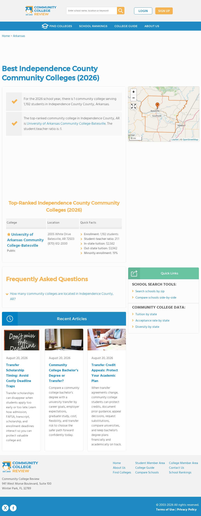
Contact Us (176, 468)
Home (117, 463)
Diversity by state (147, 327)
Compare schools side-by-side (155, 297)
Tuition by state (146, 314)
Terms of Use (165, 509)
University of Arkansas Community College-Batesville (66, 124)
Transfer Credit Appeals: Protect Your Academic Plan (104, 373)
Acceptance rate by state (152, 320)
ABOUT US (151, 26)
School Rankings (180, 472)
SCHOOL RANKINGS (93, 26)
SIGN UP (164, 11)
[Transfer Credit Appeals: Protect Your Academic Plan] (107, 340)
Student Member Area (150, 463)
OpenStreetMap (190, 140)
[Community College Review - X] (5, 508)
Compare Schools (147, 472)
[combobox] (88, 11)
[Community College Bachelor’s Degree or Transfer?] (64, 340)
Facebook (13, 508)
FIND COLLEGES (60, 26)
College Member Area (183, 463)
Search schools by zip (149, 291)
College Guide (144, 468)
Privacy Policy (187, 509)
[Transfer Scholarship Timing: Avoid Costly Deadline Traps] (21, 340)
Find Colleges (122, 472)
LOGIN (143, 11)
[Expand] (133, 107)
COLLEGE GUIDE (125, 26)
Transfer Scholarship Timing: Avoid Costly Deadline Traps (18, 376)
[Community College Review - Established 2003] (41, 11)
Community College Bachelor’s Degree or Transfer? (63, 373)
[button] (157, 105)
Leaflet (175, 140)
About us (119, 468)
